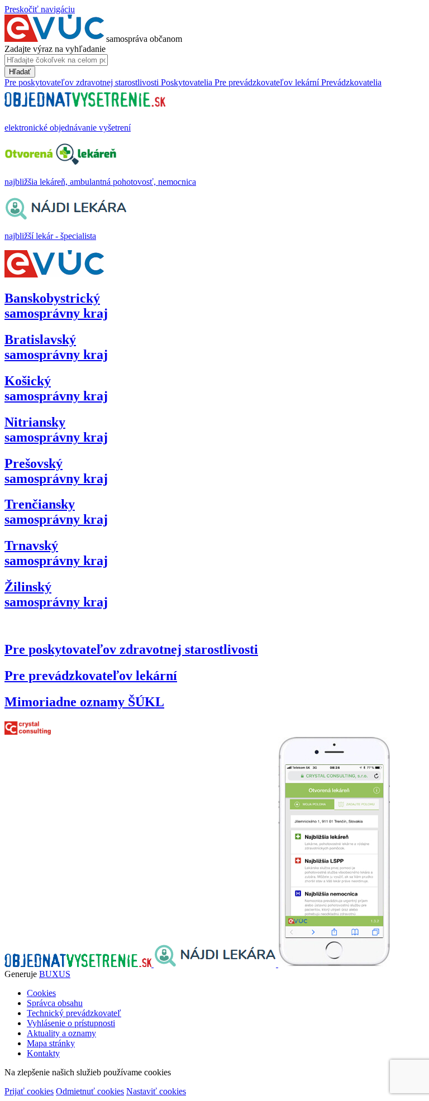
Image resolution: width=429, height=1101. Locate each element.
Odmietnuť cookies (90, 1091)
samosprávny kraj (56, 305)
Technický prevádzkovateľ (74, 1013)
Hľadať (20, 72)
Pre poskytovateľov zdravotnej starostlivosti (131, 649)
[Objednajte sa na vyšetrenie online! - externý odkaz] (79, 964)
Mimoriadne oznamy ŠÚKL (84, 702)
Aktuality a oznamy (61, 1033)
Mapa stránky (51, 1043)
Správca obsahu (55, 1003)
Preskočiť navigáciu (39, 9)
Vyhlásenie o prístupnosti (71, 1023)
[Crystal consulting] (27, 731)
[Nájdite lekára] (216, 964)
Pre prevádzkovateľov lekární (90, 675)
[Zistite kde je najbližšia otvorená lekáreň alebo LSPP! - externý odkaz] (334, 964)
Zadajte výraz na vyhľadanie (55, 49)
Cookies (41, 993)
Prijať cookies (29, 1091)
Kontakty (43, 1053)
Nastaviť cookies (156, 1091)
